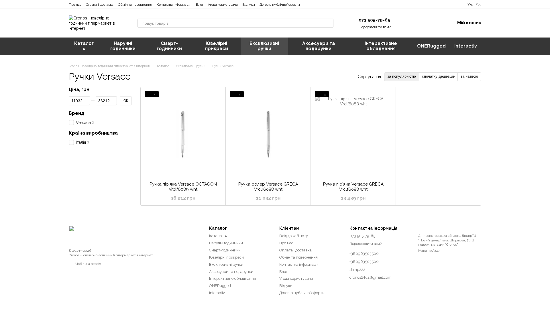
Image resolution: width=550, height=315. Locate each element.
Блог (199, 5)
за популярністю (401, 76)
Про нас (75, 5)
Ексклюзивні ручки (264, 46)
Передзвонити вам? (375, 27)
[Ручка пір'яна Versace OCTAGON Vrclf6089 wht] (183, 134)
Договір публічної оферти (280, 5)
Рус (478, 4)
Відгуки (248, 5)
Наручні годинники (122, 46)
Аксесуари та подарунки (318, 46)
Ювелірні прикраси (216, 46)
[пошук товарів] (328, 23)
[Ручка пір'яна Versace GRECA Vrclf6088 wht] (353, 134)
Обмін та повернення (135, 5)
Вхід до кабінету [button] (293, 236)
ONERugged (431, 46)
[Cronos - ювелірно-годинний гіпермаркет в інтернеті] (97, 233)
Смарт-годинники (169, 46)
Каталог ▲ (84, 46)
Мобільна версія (87, 264)
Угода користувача (223, 5)
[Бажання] (420, 23)
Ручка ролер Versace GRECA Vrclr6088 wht (268, 187)
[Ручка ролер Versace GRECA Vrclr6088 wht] (268, 134)
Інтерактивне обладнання (381, 46)
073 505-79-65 (374, 20)
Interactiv (465, 46)
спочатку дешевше (438, 76)
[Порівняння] (405, 23)
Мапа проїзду (429, 251)
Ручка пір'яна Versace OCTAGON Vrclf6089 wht (183, 187)
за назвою (469, 76)
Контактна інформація (174, 5)
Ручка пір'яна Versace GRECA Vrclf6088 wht (353, 187)
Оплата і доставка (99, 5)
